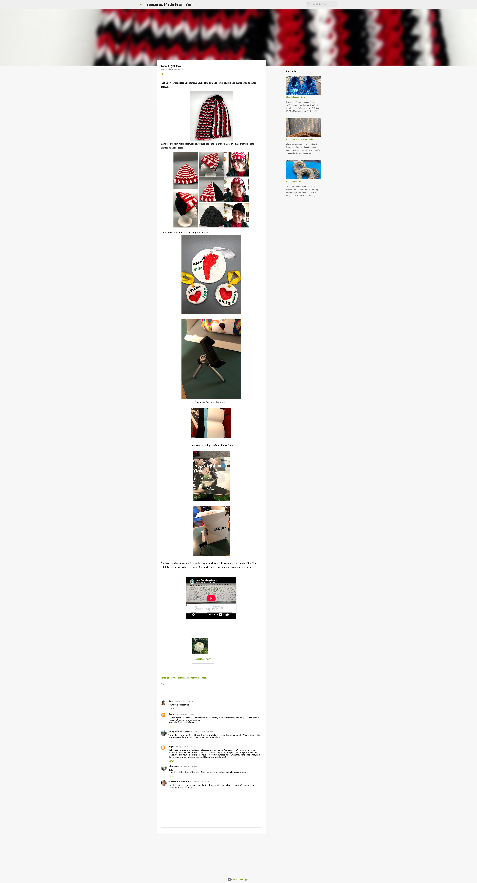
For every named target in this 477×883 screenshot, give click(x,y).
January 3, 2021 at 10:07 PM (185, 747)
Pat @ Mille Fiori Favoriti (180, 731)
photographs (193, 678)
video (204, 678)
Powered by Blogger (240, 879)
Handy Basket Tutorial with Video (300, 139)
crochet (165, 678)
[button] (162, 74)
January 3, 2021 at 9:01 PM (203, 731)
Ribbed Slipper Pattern (295, 97)
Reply (171, 709)
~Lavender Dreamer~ (178, 781)
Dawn (171, 714)
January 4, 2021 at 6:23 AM (189, 766)
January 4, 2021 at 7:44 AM (199, 781)
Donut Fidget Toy (293, 181)
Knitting (181, 678)
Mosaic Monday (203, 659)
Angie (171, 746)
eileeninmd (173, 766)
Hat (173, 678)
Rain (170, 701)
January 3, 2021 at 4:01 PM (183, 701)
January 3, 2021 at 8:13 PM (184, 714)
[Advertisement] (211, 854)
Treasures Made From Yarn (169, 4)
